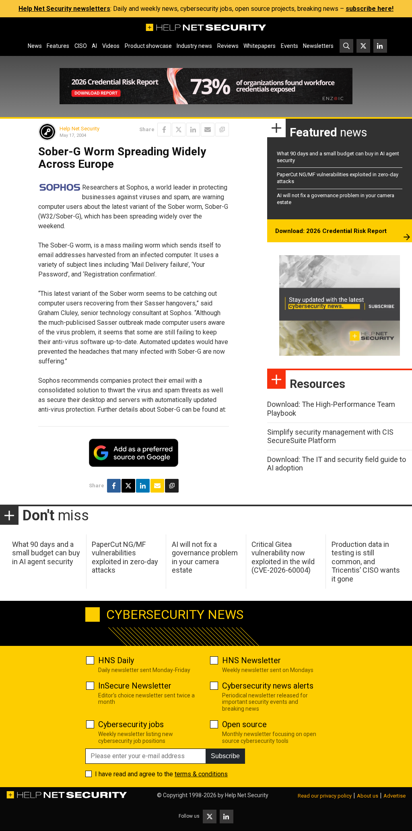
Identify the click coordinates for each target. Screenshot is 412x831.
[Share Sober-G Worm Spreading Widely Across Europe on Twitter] (178, 129)
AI (94, 46)
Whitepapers (259, 46)
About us (367, 796)
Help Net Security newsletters (64, 8)
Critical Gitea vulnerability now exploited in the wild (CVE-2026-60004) (283, 557)
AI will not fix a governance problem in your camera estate (205, 557)
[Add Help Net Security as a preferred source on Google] (222, 129)
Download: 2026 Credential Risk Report (331, 231)
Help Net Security (79, 129)
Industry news (194, 46)
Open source (244, 724)
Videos (110, 46)
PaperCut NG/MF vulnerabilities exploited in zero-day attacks (125, 557)
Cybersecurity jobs (131, 724)
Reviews (228, 46)
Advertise (394, 796)
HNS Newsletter (251, 660)
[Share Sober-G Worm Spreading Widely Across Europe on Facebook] (164, 129)
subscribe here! (369, 8)
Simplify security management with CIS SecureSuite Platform (330, 436)
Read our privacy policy (325, 796)
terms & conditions (201, 774)
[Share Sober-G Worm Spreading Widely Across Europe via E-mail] (207, 129)
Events (289, 46)
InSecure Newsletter (134, 686)
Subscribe (225, 756)
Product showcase (148, 46)
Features (58, 46)
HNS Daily (116, 660)
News (35, 46)
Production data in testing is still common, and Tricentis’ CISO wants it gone (366, 561)
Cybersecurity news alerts (267, 686)
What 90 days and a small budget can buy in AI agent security (46, 553)
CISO (80, 46)
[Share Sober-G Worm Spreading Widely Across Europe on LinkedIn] (193, 129)
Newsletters (318, 46)
